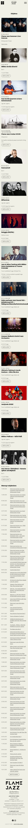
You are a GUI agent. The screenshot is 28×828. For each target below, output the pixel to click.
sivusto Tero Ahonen (18, 824)
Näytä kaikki (14, 774)
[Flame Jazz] (14, 2)
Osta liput (6, 76)
